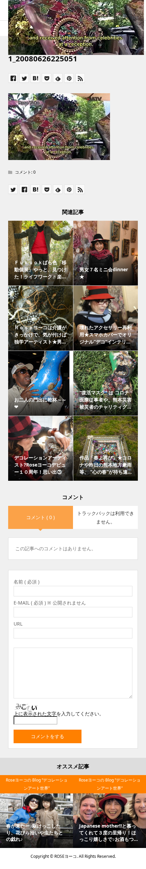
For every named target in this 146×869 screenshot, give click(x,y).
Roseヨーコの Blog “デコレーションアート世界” (37, 784)
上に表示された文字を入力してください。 (59, 713)
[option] (36, 811)
